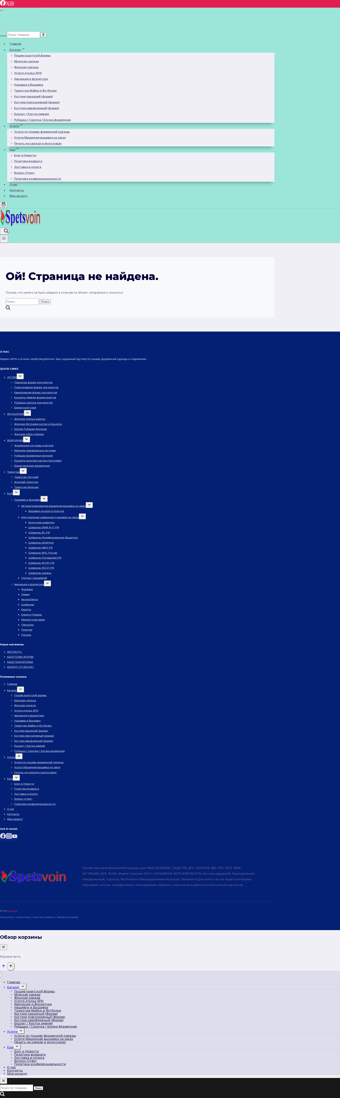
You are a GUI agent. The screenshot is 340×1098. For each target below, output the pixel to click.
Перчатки (27, 624)
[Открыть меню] (4, 239)
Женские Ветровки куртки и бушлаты (38, 424)
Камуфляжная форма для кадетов (35, 392)
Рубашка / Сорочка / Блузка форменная (42, 120)
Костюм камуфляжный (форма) (36, 108)
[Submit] (3, 35)
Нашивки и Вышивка (28, 85)
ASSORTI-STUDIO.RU (20, 667)
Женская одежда (26, 67)
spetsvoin (13, 910)
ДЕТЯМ (12, 377)
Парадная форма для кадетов (33, 382)
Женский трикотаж (26, 482)
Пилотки (26, 629)
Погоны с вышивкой (34, 578)
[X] (8, 5)
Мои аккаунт (19, 196)
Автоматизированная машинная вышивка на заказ (53, 506)
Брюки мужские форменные (32, 465)
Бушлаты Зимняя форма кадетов (35, 397)
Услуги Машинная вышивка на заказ (40, 138)
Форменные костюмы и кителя (33, 445)
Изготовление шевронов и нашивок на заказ (50, 517)
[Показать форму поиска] (4, 231)
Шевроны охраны (39, 573)
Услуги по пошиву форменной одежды (42, 132)
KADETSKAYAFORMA (20, 662)
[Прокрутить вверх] (3, 967)
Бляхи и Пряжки (31, 614)
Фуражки (27, 589)
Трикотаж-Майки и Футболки (35, 91)
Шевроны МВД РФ (40, 547)
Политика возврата (28, 161)
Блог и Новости (25, 155)
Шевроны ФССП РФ (41, 567)
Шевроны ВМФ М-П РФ (43, 527)
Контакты (17, 190)
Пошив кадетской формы (32, 55)
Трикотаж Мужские (26, 487)
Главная (15, 44)
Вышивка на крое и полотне (46, 511)
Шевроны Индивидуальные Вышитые (53, 537)
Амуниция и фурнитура (31, 79)
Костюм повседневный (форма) (37, 102)
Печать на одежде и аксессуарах (38, 143)
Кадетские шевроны (41, 522)
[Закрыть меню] (1, 975)
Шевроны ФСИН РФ (41, 563)
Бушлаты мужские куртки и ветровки (37, 460)
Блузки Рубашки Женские (30, 429)
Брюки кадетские (25, 407)
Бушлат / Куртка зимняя (31, 114)
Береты (26, 609)
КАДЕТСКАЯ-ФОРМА (20, 656)
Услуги (11, 757)
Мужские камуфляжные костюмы (35, 450)
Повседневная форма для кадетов (36, 387)
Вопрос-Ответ (24, 173)
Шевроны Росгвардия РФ (44, 557)
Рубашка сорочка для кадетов (33, 402)
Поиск (38, 1088)
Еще (10, 493)
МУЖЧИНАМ (15, 440)
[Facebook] (3, 5)
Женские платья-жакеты (29, 419)
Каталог (12, 690)
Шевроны (27, 604)
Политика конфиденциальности (37, 179)
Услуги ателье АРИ (28, 73)
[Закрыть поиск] (3, 1081)
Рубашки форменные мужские (33, 455)
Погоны (26, 634)
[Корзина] (3, 204)
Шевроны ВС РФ (39, 532)
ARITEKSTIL (14, 652)
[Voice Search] (43, 34)
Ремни (25, 594)
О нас (13, 185)
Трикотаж (13, 472)
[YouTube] (14, 837)
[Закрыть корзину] (3, 947)
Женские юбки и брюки (29, 434)
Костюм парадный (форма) (33, 96)
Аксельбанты (29, 599)
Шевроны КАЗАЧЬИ (41, 542)
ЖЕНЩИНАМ (15, 414)
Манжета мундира (33, 619)
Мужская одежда (26, 61)
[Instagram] (12, 5)
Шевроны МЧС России (42, 552)
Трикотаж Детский (26, 477)
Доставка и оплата (27, 167)
